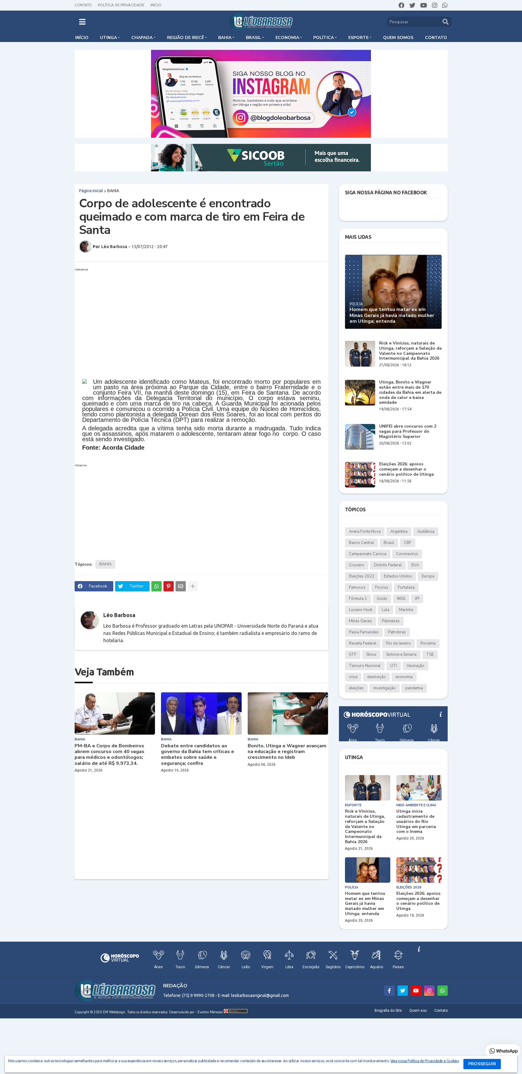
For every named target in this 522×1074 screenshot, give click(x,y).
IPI (417, 598)
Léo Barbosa (119, 615)
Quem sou (418, 1010)
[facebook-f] (389, 990)
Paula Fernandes (364, 632)
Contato (83, 5)
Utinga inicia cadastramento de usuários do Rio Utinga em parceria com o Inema (416, 821)
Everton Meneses (210, 1012)
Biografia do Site (388, 1010)
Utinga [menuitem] (108, 37)
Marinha (406, 610)
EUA (415, 565)
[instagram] (434, 5)
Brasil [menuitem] (253, 37)
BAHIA (113, 191)
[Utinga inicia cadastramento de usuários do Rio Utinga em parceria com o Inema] (419, 788)
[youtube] (423, 5)
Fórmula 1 (358, 598)
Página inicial (91, 191)
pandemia (414, 688)
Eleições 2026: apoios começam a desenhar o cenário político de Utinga (406, 469)
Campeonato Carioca (367, 554)
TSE (430, 654)
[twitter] (412, 5)
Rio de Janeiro (398, 643)
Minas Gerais (360, 621)
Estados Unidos (398, 576)
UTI (393, 665)
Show (371, 654)
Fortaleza (406, 587)
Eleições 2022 (361, 576)
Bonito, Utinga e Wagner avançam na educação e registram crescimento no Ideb (287, 752)
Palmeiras (391, 621)
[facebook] (401, 5)
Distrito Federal (388, 565)
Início (155, 5)
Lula (385, 610)
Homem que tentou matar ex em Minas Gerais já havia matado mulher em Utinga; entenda (392, 315)
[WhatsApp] (156, 586)
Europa (428, 576)
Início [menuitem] (82, 37)
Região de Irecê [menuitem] (185, 37)
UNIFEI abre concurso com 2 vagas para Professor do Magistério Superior (407, 431)
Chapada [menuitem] (142, 37)
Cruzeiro (356, 565)
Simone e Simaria (401, 654)
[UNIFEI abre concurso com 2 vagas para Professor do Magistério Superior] (360, 437)
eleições (356, 688)
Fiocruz (381, 587)
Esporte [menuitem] (358, 37)
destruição (376, 677)
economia (404, 677)
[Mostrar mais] (193, 586)
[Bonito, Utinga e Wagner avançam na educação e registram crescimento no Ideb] (288, 713)
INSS (401, 598)
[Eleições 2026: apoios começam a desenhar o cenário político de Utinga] (360, 474)
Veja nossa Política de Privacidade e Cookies (424, 1061)
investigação (384, 688)
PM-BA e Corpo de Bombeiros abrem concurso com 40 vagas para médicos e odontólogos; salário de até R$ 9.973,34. (109, 754)
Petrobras (397, 632)
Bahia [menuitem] (224, 37)
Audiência (425, 531)
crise (353, 677)
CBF (407, 542)
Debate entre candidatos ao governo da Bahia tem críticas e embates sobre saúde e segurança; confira (197, 754)
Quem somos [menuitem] (398, 37)
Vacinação (415, 665)
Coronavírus (407, 554)
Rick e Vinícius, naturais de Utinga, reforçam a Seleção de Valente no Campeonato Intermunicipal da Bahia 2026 (410, 351)
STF (352, 654)
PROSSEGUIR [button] (482, 1064)
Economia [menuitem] (287, 37)
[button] (82, 22)
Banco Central (361, 542)
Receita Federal (362, 643)
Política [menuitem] (323, 37)
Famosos (357, 587)
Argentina (399, 531)
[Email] (181, 586)
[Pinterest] (168, 586)
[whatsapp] (445, 5)
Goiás (382, 598)
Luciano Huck (360, 610)
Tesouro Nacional (365, 665)
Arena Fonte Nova (365, 531)
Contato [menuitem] (436, 37)
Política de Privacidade (121, 5)
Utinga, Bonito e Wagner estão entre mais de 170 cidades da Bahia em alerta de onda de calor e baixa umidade (410, 392)
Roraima (428, 643)
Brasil (389, 542)
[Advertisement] (195, 315)
